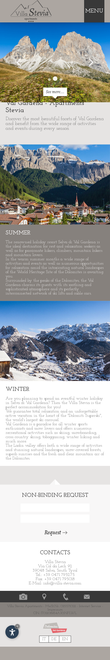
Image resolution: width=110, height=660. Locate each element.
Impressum (55, 609)
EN (65, 639)
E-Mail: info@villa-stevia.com (55, 583)
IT (44, 639)
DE (54, 639)
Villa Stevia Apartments (24, 606)
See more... (55, 92)
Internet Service (90, 606)
